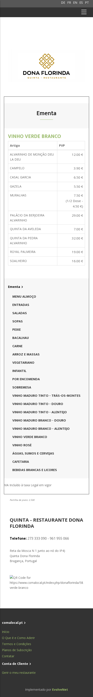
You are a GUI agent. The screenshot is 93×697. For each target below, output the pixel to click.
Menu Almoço (24, 297)
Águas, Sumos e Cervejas (33, 453)
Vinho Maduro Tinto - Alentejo (39, 412)
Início (5, 632)
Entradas (20, 305)
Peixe (16, 330)
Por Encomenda (26, 379)
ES (81, 2)
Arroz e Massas (26, 354)
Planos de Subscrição (17, 650)
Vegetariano (23, 363)
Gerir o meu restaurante (19, 672)
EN (75, 2)
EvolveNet (60, 689)
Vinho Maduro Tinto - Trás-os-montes (46, 396)
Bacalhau (20, 338)
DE (63, 2)
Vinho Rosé (22, 445)
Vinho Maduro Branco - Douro (39, 420)
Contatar (8, 656)
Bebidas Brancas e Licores (34, 470)
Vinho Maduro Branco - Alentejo (41, 429)
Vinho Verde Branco (34, 136)
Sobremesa (21, 387)
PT (87, 2)
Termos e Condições (16, 644)
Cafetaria (20, 462)
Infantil (19, 371)
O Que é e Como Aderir (18, 638)
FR (69, 2)
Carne (17, 346)
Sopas (17, 321)
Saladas (19, 313)
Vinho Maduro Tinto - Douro (37, 404)
